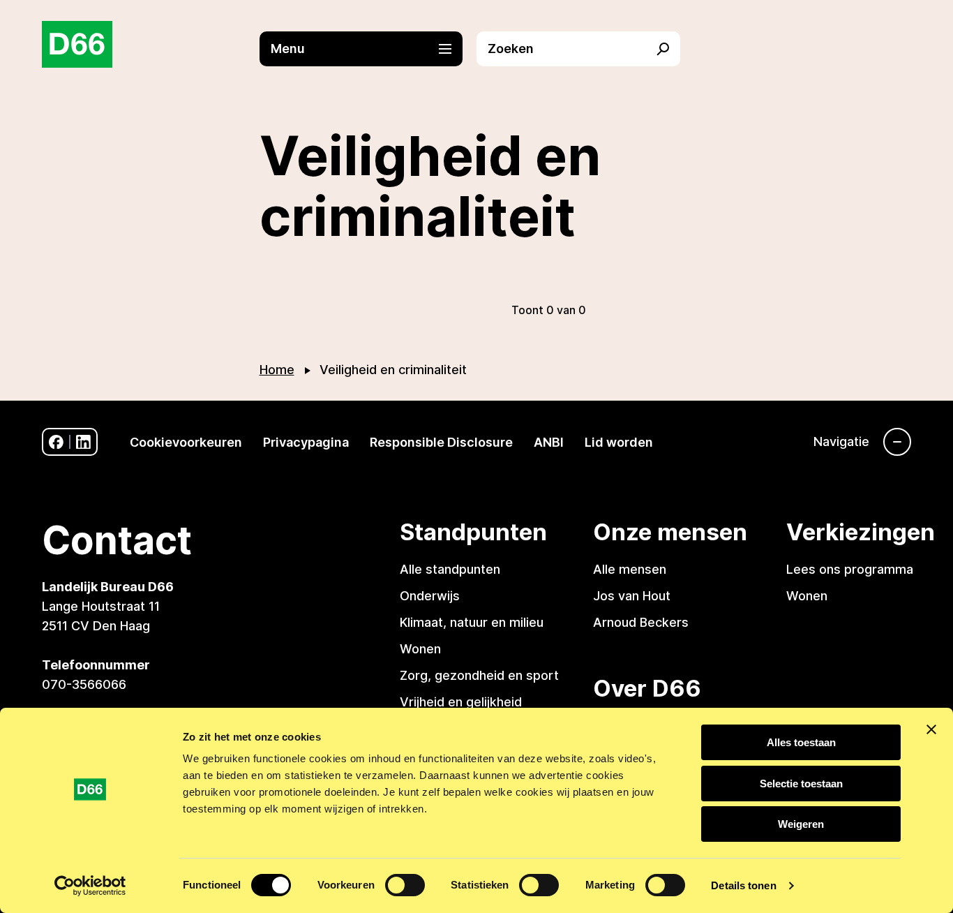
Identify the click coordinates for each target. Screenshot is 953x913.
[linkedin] (83, 442)
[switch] (405, 885)
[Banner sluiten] (931, 729)
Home (277, 369)
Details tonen (743, 885)
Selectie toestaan (801, 783)
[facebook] (56, 442)
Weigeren (801, 824)
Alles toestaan (801, 742)
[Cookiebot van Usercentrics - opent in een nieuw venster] (90, 885)
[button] (368, 48)
